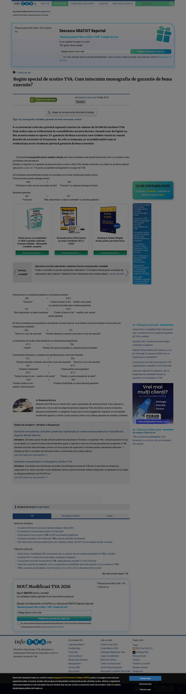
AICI (113, 685)
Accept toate (145, 678)
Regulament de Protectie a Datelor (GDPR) (71, 678)
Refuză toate (145, 689)
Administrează (145, 684)
